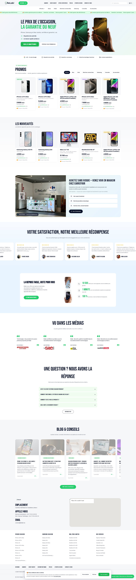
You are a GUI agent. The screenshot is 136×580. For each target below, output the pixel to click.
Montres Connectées (65, 8)
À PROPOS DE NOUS (58, 567)
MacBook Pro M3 (73, 545)
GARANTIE (24, 567)
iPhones (42, 8)
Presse (71, 3)
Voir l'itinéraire (77, 211)
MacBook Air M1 (73, 542)
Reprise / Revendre (100, 537)
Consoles (84, 8)
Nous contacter (99, 555)
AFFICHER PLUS (68, 411)
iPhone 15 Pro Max (19, 545)
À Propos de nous (78, 3)
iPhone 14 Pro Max (19, 550)
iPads (55, 8)
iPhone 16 (17, 542)
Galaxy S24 (45, 540)
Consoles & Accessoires (75, 558)
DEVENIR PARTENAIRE (42, 567)
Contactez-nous (88, 3)
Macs (49, 8)
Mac (73, 72)
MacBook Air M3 (73, 537)
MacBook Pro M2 (73, 547)
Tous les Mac (72, 550)
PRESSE (50, 567)
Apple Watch (72, 555)
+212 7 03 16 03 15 (34, 516)
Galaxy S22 (45, 547)
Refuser (94, 574)
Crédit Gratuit (53, 3)
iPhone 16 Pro (18, 540)
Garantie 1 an (99, 542)
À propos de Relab (100, 553)
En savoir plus (57, 576)
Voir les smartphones (29, 44)
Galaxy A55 (45, 550)
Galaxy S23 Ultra (46, 542)
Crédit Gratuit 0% (100, 540)
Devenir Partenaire (100, 547)
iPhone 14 (17, 553)
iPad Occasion (72, 553)
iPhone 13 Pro (18, 555)
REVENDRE (22, 3)
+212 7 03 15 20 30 (31, 514)
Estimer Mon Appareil (31, 297)
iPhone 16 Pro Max (19, 537)
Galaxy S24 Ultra (46, 537)
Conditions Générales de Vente (24, 571)
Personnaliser (85, 574)
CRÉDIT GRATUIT (32, 567)
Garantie (46, 3)
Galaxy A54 (45, 553)
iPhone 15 (17, 547)
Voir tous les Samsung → (48, 555)
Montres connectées (88, 72)
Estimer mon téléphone (48, 44)
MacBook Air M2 (73, 540)
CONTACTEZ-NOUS (68, 567)
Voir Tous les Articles (68, 487)
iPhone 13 (17, 558)
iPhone (67, 72)
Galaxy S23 (45, 545)
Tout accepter (104, 574)
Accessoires (93, 8)
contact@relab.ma (20, 523)
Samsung (76, 8)
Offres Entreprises (63, 3)
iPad (79, 72)
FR (131, 3)
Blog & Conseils (99, 550)
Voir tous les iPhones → (20, 560)
